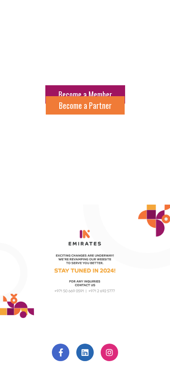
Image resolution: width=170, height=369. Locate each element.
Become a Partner (85, 105)
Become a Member (85, 94)
